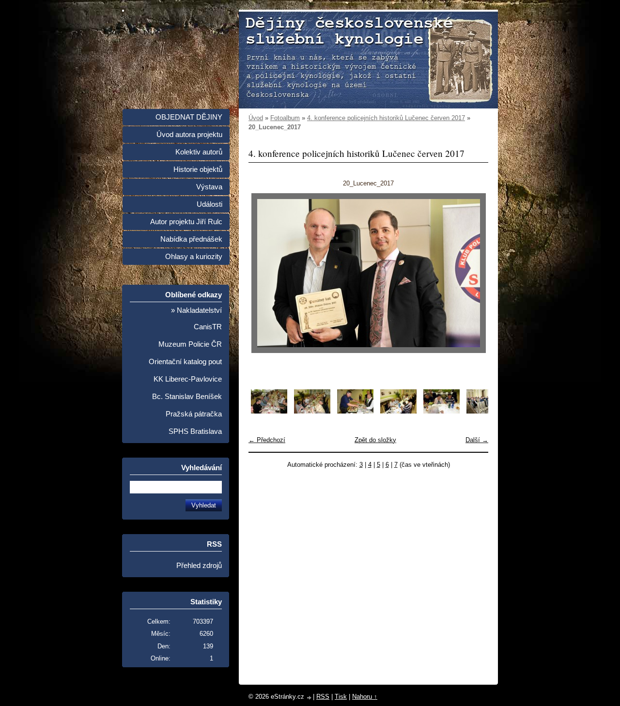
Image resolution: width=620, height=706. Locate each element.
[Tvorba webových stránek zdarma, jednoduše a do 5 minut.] (309, 697)
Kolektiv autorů (198, 152)
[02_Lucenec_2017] (312, 411)
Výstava (209, 187)
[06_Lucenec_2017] (484, 411)
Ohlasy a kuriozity (193, 257)
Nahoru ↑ (364, 696)
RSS (322, 696)
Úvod (255, 118)
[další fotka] (472, 273)
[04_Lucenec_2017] (398, 411)
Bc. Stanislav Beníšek (187, 396)
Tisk (341, 696)
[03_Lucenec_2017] (355, 411)
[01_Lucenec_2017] (269, 411)
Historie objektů (197, 169)
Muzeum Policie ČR (190, 344)
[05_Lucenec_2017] (441, 411)
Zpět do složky (375, 440)
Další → (476, 440)
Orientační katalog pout (185, 362)
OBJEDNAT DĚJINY (188, 117)
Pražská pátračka (194, 414)
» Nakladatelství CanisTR (196, 319)
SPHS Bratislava (195, 431)
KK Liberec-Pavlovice (188, 379)
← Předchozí (266, 440)
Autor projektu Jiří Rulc (186, 222)
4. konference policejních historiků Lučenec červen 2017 (386, 118)
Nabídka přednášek (191, 239)
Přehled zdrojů (199, 565)
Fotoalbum (285, 118)
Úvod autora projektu (189, 134)
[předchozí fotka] (264, 273)
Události (209, 204)
